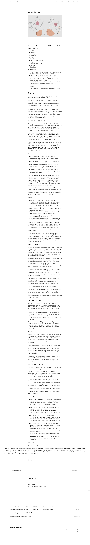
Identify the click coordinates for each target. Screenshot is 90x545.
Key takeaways (34, 51)
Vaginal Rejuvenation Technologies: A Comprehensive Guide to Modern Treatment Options (33, 509)
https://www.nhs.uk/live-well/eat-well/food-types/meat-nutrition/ (45, 408)
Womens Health (14, 2)
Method (32, 57)
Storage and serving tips (36, 60)
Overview (32, 52)
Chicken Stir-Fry (75, 470)
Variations (32, 62)
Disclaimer (33, 67)
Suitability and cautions (36, 63)
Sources (32, 65)
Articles (39, 38)
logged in (36, 486)
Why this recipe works (36, 54)
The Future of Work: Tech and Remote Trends (21, 516)
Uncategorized (42, 38)
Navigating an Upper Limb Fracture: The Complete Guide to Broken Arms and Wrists (31, 506)
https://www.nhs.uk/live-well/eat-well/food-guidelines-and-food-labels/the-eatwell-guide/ (45, 400)
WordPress (78, 541)
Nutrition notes (34, 59)
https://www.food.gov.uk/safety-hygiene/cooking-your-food (45, 417)
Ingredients (33, 55)
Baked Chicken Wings (16, 470)
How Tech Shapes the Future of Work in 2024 (21, 513)
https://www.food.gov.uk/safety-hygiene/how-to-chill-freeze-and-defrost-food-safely (45, 426)
